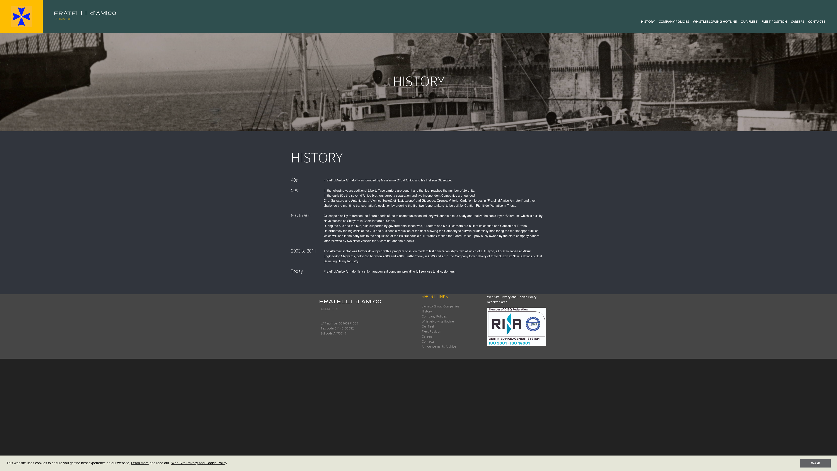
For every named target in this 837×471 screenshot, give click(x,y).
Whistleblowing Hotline (715, 21)
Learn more (140, 463)
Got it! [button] (815, 463)
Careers (797, 21)
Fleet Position (774, 21)
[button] (170, 463)
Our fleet (749, 21)
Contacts (816, 21)
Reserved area (497, 302)
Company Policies (674, 21)
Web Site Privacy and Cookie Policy (199, 463)
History (648, 21)
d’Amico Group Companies (440, 306)
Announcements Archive (439, 346)
